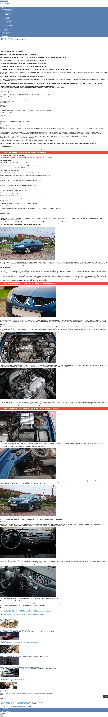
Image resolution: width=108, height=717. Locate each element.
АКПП (8, 19)
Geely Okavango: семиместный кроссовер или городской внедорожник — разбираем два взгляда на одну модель (26, 704)
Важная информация (6, 711)
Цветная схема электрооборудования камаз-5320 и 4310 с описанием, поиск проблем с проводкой (23, 614)
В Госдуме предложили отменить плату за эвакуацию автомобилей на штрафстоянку (20, 702)
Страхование (5, 36)
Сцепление (9, 24)
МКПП (8, 22)
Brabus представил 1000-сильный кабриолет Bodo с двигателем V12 (16, 703)
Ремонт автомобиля (8, 13)
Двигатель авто (7, 10)
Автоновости (5, 7)
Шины (8, 17)
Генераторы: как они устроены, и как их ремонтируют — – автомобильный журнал (19, 610)
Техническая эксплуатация (7, 9)
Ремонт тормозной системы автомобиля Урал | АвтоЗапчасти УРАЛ (16, 613)
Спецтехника (5, 34)
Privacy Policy (5, 708)
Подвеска (9, 15)
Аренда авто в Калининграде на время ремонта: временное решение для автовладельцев (19, 642)
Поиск (1, 694)
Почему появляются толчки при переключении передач (14, 706)
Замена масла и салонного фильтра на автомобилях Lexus (12, 679)
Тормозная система (8, 28)
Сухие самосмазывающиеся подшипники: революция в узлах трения (14, 630)
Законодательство (6, 32)
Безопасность (5, 30)
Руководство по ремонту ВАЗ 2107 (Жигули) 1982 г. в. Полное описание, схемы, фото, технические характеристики (26, 611)
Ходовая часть (7, 14)
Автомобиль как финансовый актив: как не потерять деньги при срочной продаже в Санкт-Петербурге (24, 700)
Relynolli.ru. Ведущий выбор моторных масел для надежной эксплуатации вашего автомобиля (20, 667)
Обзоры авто (5, 33)
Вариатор (9, 21)
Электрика (6, 29)
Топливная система (8, 25)
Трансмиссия (7, 18)
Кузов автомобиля (8, 11)
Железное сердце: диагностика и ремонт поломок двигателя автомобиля (15, 654)
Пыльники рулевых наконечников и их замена (10, 691)
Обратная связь (5, 709)
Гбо (7, 26)
